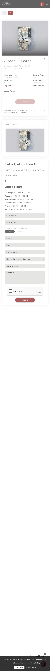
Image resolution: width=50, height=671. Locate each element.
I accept (19, 667)
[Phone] (42, 4)
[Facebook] (5, 180)
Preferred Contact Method (16, 228)
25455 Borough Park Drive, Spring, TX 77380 (25, 170)
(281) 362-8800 (11, 175)
